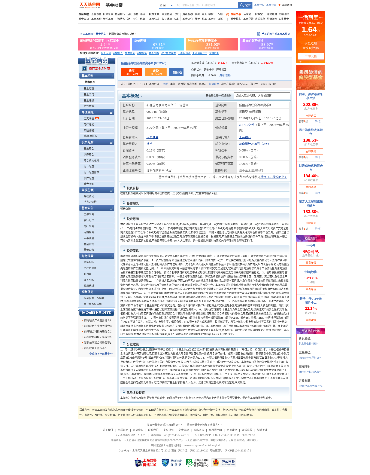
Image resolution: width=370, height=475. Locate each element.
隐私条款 (199, 430)
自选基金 (167, 14)
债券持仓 (89, 154)
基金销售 (89, 244)
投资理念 (133, 203)
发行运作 (89, 220)
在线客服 (247, 430)
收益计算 (167, 19)
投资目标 (133, 188)
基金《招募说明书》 (273, 177)
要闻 (197, 14)
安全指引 (168, 430)
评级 (142, 14)
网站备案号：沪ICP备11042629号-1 (230, 450)
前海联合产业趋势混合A (98, 320)
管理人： (209, 84)
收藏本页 (285, 5)
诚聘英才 (262, 430)
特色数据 (89, 106)
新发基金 (108, 19)
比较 (176, 14)
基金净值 (96, 14)
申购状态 (120, 19)
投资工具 (154, 14)
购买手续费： (211, 75)
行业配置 (89, 166)
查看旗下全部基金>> (101, 353)
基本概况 (90, 82)
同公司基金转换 (93, 304)
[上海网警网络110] (145, 462)
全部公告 (89, 214)
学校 (210, 14)
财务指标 (89, 262)
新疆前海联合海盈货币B (98, 342)
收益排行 (260, 19)
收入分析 (89, 280)
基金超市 (236, 19)
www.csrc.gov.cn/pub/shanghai (202, 445)
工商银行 (245, 137)
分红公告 (89, 226)
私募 (142, 19)
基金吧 (212, 19)
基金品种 (96, 19)
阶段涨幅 (89, 130)
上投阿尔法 (184, 53)
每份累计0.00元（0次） (255, 143)
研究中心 (138, 430)
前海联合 (214, 84)
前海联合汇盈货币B (95, 348)
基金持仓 (89, 148)
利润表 (87, 274)
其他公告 (89, 249)
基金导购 (248, 19)
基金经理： (158, 84)
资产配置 (89, 178)
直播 (220, 19)
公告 (135, 19)
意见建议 (232, 430)
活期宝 (247, 14)
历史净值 (89, 118)
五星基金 (284, 19)
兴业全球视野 (168, 53)
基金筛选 (154, 19)
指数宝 (259, 14)
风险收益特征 (136, 392)
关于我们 (108, 430)
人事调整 (89, 238)
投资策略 (133, 250)
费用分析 (89, 285)
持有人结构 (90, 201)
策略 (197, 19)
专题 (220, 14)
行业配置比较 (91, 172)
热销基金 (272, 19)
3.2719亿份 (246, 124)
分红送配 (89, 124)
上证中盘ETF (199, 53)
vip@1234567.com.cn (176, 435)
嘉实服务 (142, 53)
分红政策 (133, 344)
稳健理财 (272, 14)
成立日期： (134, 84)
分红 (129, 19)
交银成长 (214, 53)
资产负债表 (90, 268)
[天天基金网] (90, 5)
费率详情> (225, 75)
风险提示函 (215, 430)
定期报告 (89, 232)
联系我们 (153, 430)
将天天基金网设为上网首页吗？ (165, 424)
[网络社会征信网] (171, 462)
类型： (183, 84)
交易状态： (209, 69)
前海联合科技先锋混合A (98, 337)
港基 (135, 14)
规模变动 (89, 196)
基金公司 (271, 5)
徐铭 (165, 84)
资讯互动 (187, 14)
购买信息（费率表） (95, 298)
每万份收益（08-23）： (209, 62)
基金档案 (114, 5)
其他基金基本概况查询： (220, 95)
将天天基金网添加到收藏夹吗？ (205, 424)
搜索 (245, 5)
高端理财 (284, 14)
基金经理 (89, 88)
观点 (204, 14)
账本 (176, 19)
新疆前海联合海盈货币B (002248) (143, 63)
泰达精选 (130, 53)
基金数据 (84, 14)
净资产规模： (249, 84)
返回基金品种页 (99, 68)
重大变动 (89, 184)
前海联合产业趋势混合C (98, 326)
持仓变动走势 (91, 160)
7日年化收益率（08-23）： (251, 62)
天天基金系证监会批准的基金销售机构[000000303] (153, 440)
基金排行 (120, 14)
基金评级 (89, 100)
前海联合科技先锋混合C (98, 331)
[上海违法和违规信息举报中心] (197, 462)
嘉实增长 (118, 53)
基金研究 (187, 19)
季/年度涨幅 (90, 136)
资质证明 (123, 430)
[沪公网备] (224, 462)
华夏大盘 (106, 53)
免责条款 (184, 430)
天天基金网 (86, 34)
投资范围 (133, 219)
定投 (129, 14)
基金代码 (259, 5)
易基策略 (154, 53)
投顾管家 (108, 14)
